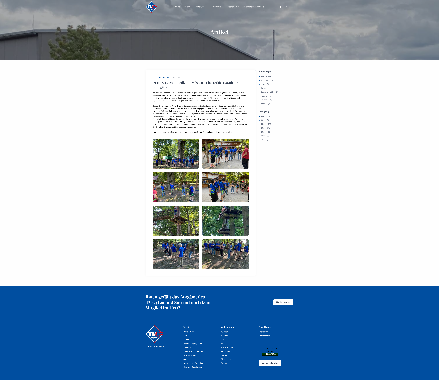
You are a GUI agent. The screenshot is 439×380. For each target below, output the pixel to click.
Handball (225, 335)
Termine (186, 339)
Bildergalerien (233, 6)
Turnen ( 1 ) (266, 100)
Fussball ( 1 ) (267, 80)
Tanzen (224, 355)
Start (177, 6)
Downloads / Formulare (193, 363)
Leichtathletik (162, 78)
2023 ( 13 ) (266, 132)
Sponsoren (188, 359)
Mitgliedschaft (189, 355)
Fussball (224, 332)
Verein (187, 6)
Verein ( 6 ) (266, 103)
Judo (223, 339)
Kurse (223, 343)
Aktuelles (217, 6)
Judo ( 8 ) (265, 84)
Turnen (224, 363)
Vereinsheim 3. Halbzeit (253, 6)
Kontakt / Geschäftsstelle (194, 367)
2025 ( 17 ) (266, 124)
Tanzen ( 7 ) (266, 96)
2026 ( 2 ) (265, 120)
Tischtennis (226, 359)
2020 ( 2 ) (265, 139)
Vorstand (187, 347)
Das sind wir (188, 332)
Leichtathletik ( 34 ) (270, 92)
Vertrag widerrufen (270, 363)
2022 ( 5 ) (265, 136)
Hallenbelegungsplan (192, 343)
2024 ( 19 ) (266, 128)
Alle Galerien (266, 76)
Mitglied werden (283, 302)
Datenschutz (264, 335)
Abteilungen (201, 6)
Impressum (263, 332)
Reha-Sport (226, 351)
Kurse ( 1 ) (266, 88)
